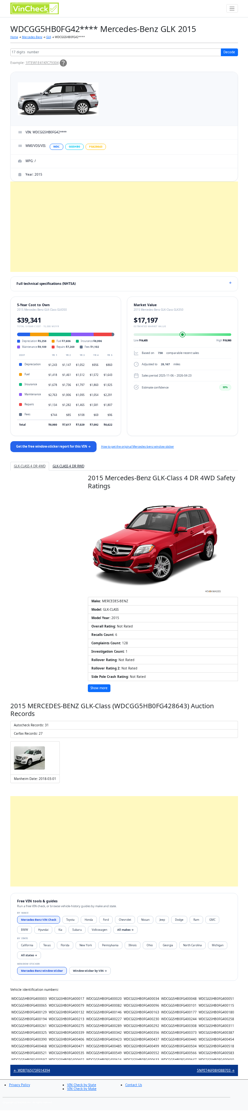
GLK (48, 37)
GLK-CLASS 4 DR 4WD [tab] (30, 466)
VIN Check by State (81, 1085)
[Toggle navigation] (232, 8)
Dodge (179, 919)
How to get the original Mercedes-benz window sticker (137, 446)
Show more (99, 688)
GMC (212, 919)
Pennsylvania (110, 945)
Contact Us (133, 1085)
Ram (196, 919)
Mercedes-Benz (32, 37)
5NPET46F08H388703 (216, 1070)
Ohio (150, 945)
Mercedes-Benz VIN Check (38, 919)
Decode (229, 52)
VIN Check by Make (82, 1088)
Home (14, 37)
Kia (60, 929)
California (27, 945)
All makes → (125, 929)
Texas (47, 945)
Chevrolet (125, 919)
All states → (29, 955)
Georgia (168, 945)
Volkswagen (99, 929)
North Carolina (192, 945)
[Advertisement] (124, 226)
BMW (24, 929)
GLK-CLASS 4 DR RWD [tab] (68, 466)
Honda (89, 919)
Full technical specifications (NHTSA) (46, 283)
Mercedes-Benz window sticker (42, 970)
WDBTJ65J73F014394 (32, 1070)
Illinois (133, 945)
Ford (106, 919)
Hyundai (43, 929)
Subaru (77, 929)
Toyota (70, 919)
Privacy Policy (19, 1085)
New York (85, 945)
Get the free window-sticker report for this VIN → (53, 446)
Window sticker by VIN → (90, 970)
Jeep (162, 919)
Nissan (145, 919)
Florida (65, 945)
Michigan (217, 945)
